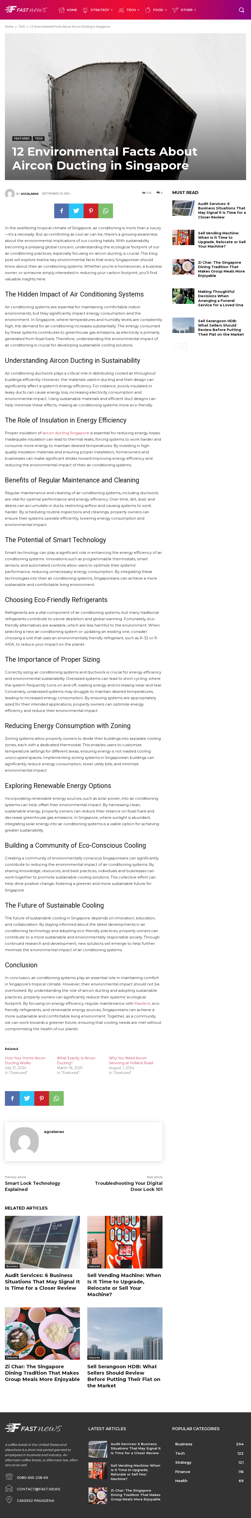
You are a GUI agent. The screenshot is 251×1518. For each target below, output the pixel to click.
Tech (21, 26)
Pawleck (142, 1003)
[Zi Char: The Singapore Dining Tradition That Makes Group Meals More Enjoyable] (42, 1333)
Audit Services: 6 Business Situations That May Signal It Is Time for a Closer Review (42, 1281)
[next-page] (183, 346)
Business (12, 1266)
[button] (241, 9)
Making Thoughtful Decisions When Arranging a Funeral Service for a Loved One (220, 298)
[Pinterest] (91, 211)
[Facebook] (61, 211)
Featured (22, 138)
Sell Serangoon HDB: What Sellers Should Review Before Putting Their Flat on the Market (221, 328)
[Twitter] (76, 211)
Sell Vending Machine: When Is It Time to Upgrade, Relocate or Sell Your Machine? (222, 240)
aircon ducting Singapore (65, 433)
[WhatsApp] (105, 211)
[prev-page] (175, 346)
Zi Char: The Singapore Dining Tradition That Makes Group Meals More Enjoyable (42, 1373)
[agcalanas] (10, 194)
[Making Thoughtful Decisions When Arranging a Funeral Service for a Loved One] (183, 296)
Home (9, 26)
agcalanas (30, 193)
